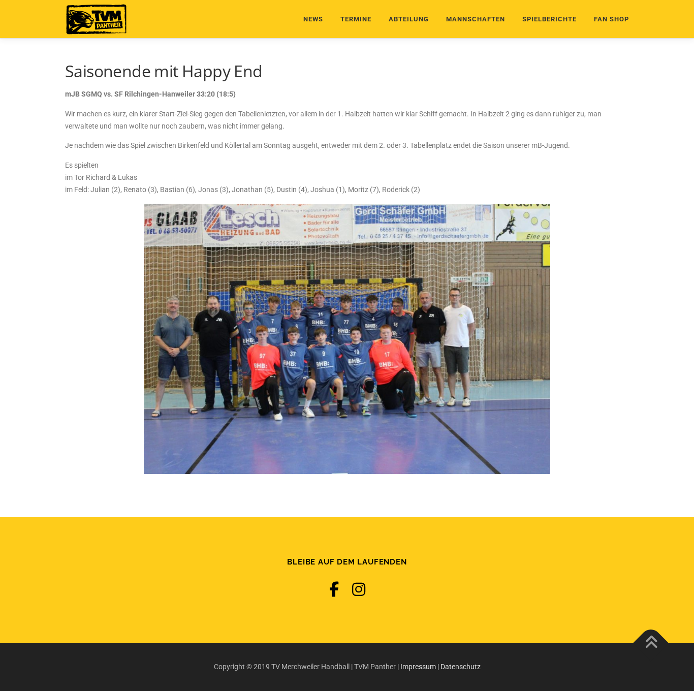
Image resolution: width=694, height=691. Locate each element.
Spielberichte (549, 19)
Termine (355, 19)
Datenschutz (460, 667)
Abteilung (409, 19)
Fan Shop (611, 19)
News (313, 19)
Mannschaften (475, 19)
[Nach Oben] (651, 643)
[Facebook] (334, 590)
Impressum (418, 667)
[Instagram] (358, 590)
